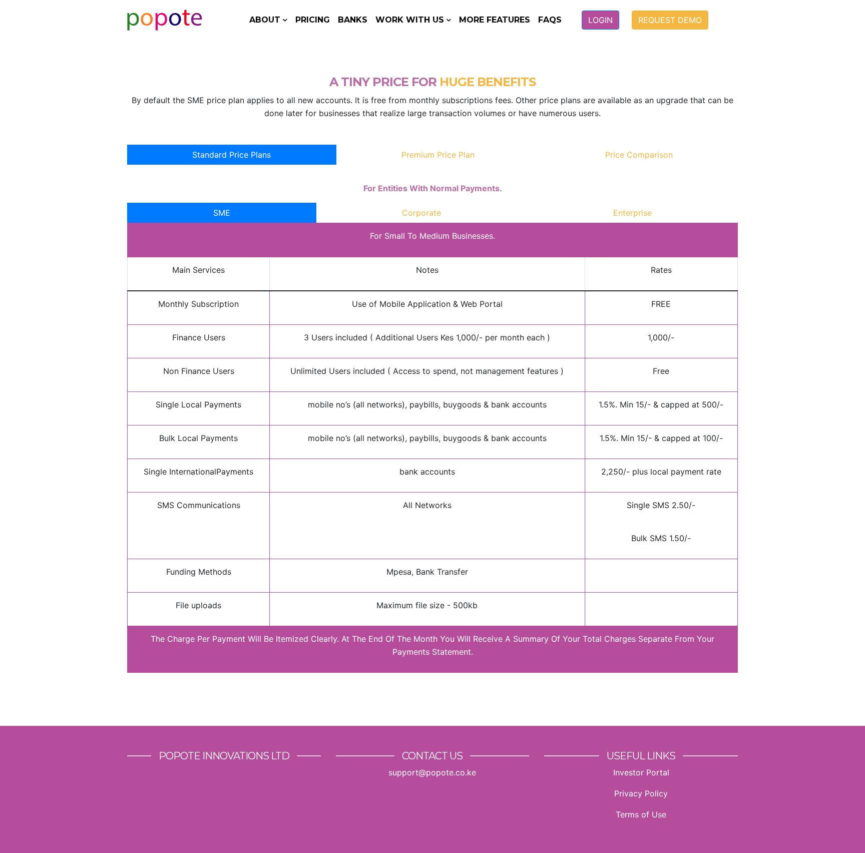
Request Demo (670, 20)
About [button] (264, 20)
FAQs (550, 20)
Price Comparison (639, 155)
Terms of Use (641, 814)
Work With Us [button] (409, 20)
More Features (494, 20)
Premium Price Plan (438, 155)
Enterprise (632, 213)
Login (600, 20)
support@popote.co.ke (432, 772)
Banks (352, 20)
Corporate (421, 213)
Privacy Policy (641, 793)
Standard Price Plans (231, 155)
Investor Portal (641, 772)
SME (221, 213)
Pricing (312, 20)
